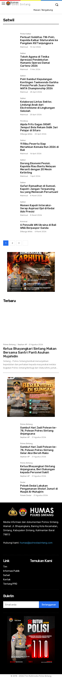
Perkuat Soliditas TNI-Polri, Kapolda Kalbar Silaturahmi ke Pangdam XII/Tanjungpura (39, 40)
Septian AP (22, 345)
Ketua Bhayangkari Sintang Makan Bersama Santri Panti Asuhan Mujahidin (29, 352)
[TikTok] (45, 567)
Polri (7, 29)
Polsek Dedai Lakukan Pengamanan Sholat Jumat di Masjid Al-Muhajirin (39, 488)
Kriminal (23, 222)
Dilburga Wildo (26, 134)
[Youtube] (53, 567)
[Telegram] (40, 567)
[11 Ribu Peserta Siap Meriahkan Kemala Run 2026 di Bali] (10, 147)
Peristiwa (24, 121)
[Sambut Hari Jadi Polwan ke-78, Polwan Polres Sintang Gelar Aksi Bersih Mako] (10, 450)
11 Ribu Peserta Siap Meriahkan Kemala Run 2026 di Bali (39, 146)
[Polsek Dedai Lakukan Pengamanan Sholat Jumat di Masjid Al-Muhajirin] (10, 488)
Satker (23, 53)
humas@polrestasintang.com (36, 542)
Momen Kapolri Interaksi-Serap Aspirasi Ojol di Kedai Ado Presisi (37, 208)
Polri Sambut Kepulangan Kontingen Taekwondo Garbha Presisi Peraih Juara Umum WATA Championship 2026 (39, 84)
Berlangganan (49, 604)
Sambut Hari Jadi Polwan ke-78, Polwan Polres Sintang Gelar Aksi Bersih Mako (38, 449)
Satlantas (17, 29)
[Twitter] (49, 567)
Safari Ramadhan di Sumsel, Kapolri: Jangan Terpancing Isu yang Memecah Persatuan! (39, 188)
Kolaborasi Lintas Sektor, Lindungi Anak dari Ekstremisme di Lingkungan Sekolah (37, 106)
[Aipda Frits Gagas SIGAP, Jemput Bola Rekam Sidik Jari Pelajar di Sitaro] (10, 127)
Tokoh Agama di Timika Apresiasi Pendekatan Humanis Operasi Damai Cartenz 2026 (35, 61)
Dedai (22, 482)
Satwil (27, 29)
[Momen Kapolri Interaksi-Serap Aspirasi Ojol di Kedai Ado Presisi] (10, 208)
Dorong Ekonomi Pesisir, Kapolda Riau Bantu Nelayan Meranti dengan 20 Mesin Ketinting (38, 168)
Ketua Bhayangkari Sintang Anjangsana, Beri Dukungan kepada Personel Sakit (37, 469)
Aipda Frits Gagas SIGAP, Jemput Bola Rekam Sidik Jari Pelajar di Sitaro (39, 127)
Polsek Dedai (25, 495)
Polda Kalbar (25, 34)
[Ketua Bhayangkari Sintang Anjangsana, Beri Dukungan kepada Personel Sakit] (10, 469)
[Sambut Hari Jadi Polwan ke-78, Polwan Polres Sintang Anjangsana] (10, 430)
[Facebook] (32, 567)
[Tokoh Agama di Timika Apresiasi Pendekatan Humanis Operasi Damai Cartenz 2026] (10, 60)
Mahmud (24, 47)
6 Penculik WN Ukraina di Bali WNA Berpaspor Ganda (38, 226)
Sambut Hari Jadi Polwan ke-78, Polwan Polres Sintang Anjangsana (38, 430)
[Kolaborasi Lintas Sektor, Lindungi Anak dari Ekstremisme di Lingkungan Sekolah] (10, 105)
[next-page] (25, 243)
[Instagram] (36, 567)
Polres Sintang (9, 344)
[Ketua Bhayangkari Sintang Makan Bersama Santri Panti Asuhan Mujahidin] (31, 323)
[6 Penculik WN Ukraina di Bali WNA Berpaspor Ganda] (10, 228)
